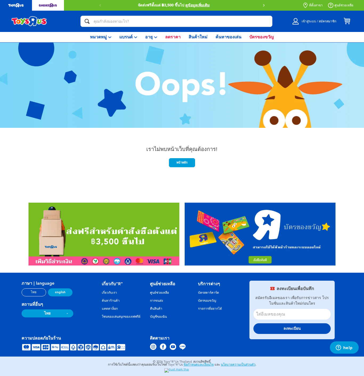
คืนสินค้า (156, 308)
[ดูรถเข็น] (347, 21)
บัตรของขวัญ (207, 301)
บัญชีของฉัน (158, 316)
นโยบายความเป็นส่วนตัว (238, 364)
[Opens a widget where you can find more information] (344, 348)
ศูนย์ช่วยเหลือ (343, 5)
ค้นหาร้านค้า (111, 301)
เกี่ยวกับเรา (109, 293)
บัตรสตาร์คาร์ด (208, 293)
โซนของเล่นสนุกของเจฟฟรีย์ (121, 316)
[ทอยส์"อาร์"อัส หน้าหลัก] (29, 21)
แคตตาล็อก (110, 308)
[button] (264, 5)
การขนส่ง (156, 301)
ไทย (34, 292)
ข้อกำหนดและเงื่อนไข (199, 364)
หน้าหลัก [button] (182, 162)
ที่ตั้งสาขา (316, 5)
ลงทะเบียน (292, 328)
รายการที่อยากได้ (210, 308)
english (60, 292)
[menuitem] (100, 37)
